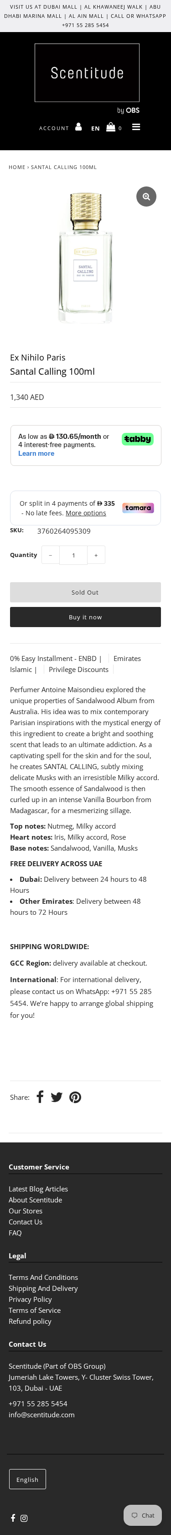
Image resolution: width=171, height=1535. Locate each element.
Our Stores (25, 1210)
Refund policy (30, 1321)
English (27, 1479)
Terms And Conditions (43, 1277)
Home (17, 167)
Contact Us (25, 1221)
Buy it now (85, 617)
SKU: (17, 530)
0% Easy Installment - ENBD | (57, 658)
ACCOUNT (55, 128)
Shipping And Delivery (43, 1288)
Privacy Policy (30, 1299)
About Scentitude (35, 1199)
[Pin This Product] (75, 1097)
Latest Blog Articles (38, 1188)
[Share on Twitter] (56, 1097)
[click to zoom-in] (146, 196)
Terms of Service (35, 1310)
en (95, 128)
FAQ (15, 1232)
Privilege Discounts (79, 669)
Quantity (23, 555)
